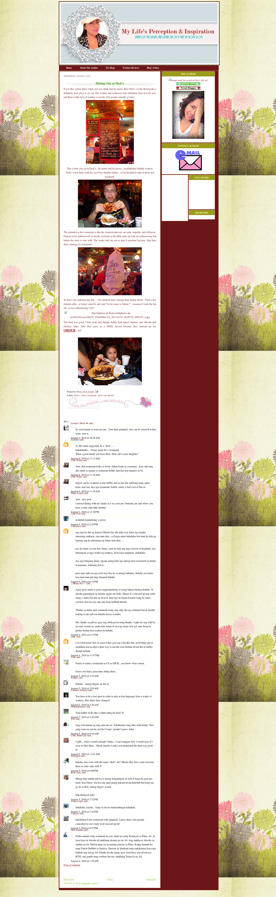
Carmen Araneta (79, 690)
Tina (73, 657)
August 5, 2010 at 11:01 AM (85, 754)
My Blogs (110, 67)
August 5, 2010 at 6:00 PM (84, 770)
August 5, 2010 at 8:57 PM (84, 828)
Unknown (76, 526)
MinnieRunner (78, 706)
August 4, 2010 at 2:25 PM (84, 524)
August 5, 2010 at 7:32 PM (84, 799)
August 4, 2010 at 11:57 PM (85, 655)
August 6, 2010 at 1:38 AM (84, 861)
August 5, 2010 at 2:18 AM (84, 675)
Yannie (74, 677)
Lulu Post (76, 513)
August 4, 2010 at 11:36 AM (85, 474)
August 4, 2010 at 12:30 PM (85, 511)
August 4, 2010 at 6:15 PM (84, 581)
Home (69, 67)
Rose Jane (76, 772)
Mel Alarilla (77, 829)
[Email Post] (96, 391)
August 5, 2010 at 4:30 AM (84, 717)
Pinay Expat (77, 493)
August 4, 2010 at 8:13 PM (84, 634)
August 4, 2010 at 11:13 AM (85, 458)
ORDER (70, 330)
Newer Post (69, 879)
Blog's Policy (153, 67)
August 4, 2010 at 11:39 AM (85, 491)
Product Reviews (131, 67)
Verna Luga (77, 801)
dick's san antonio (106, 395)
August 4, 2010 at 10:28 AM (85, 437)
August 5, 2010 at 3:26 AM (84, 704)
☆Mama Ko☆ (78, 583)
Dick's (77, 395)
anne (73, 636)
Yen (73, 718)
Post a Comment (72, 865)
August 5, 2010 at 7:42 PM (84, 811)
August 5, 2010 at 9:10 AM (84, 733)
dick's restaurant (89, 395)
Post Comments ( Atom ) (87, 883)
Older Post (151, 879)
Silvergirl (75, 755)
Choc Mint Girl (79, 735)
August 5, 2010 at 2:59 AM (84, 688)
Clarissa (75, 813)
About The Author (89, 67)
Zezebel (75, 439)
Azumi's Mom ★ (80, 423)
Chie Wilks (77, 460)
